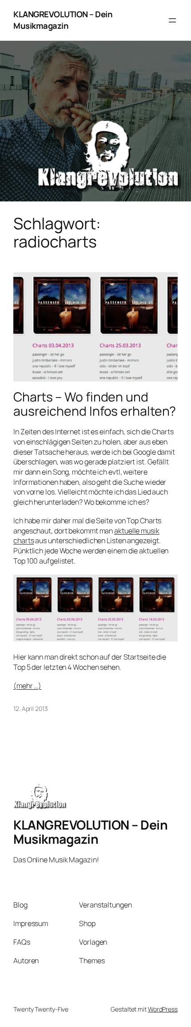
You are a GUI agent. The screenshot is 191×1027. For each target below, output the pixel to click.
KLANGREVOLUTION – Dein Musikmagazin (62, 19)
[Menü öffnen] (172, 20)
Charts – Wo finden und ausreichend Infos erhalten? (94, 404)
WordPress (163, 1009)
